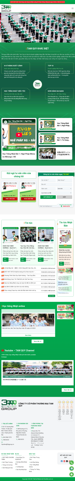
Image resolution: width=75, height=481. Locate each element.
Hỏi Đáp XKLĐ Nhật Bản (21, 463)
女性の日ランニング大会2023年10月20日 (64, 154)
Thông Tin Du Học (7, 465)
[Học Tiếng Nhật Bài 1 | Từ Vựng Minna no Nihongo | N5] (47, 139)
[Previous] (3, 28)
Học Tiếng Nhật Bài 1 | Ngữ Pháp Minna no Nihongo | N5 (21, 379)
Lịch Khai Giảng (34, 462)
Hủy (64, 197)
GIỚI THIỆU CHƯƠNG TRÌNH (7, 458)
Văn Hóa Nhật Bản (21, 469)
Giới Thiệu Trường (7, 462)
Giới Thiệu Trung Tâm (34, 458)
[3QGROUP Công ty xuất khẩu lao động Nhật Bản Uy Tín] (10, 8)
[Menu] (72, 8)
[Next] (71, 28)
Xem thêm (5, 259)
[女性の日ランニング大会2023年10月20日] (47, 153)
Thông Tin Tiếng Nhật (34, 470)
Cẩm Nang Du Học (7, 467)
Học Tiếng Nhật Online (34, 465)
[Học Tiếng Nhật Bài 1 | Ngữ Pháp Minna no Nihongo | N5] (47, 124)
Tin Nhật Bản (20, 467)
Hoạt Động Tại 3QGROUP (19, 458)
